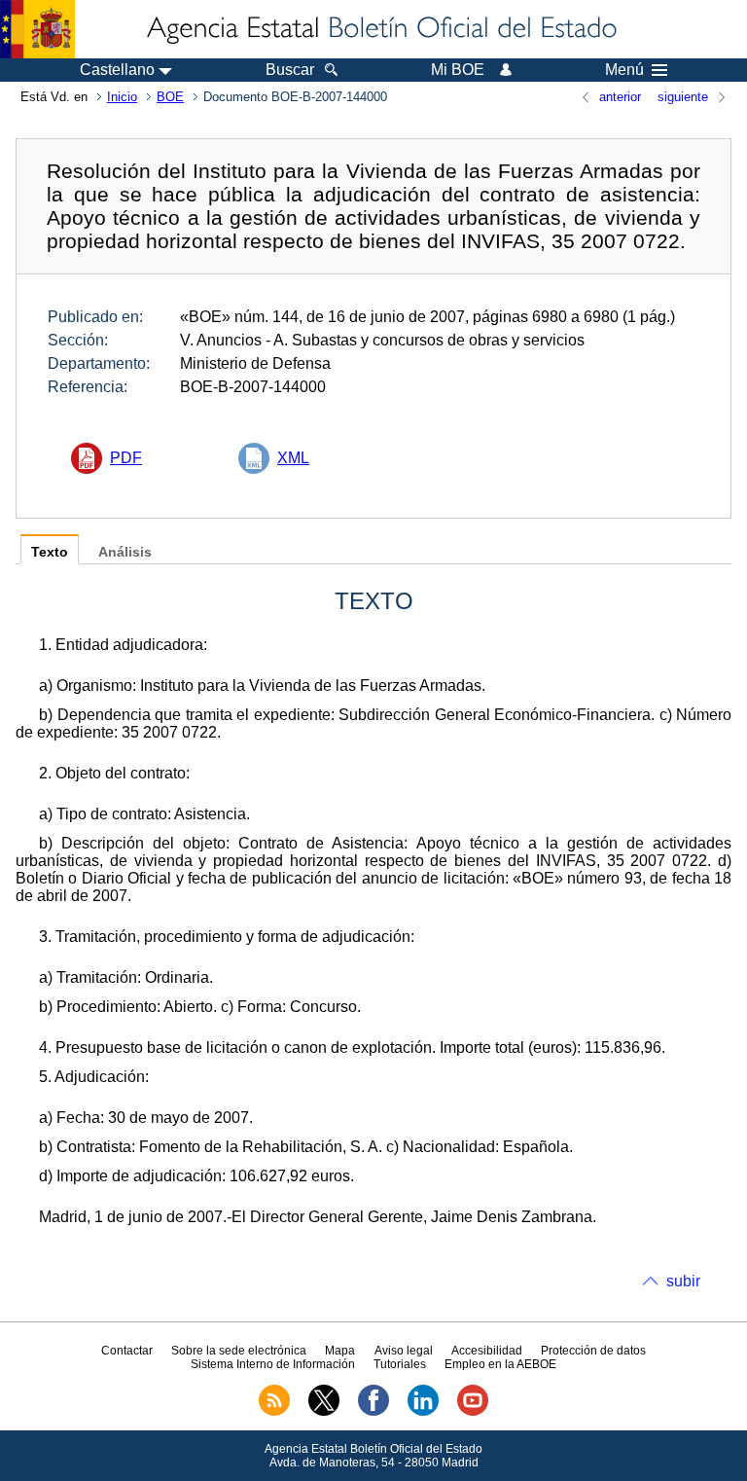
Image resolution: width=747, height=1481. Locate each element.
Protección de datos (593, 1350)
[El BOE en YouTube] (472, 1412)
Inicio (122, 97)
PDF (126, 458)
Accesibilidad (486, 1350)
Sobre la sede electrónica (238, 1350)
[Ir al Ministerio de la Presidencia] (37, 29)
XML (293, 458)
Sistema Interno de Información (273, 1364)
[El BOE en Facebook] (373, 1412)
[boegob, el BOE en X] (323, 1412)
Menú (624, 70)
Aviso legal (403, 1350)
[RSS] (274, 1412)
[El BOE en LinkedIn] (423, 1412)
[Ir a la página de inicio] (380, 29)
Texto (49, 552)
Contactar (127, 1350)
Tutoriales (400, 1364)
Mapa (340, 1350)
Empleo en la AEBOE (500, 1364)
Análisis (125, 552)
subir (683, 1281)
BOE (170, 97)
